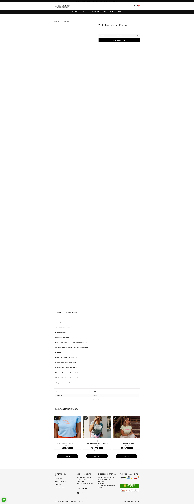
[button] (56, 418)
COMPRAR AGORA (119, 40)
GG (100, 399)
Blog (56, 476)
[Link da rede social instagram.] (83, 494)
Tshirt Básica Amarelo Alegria (126, 443)
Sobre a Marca (58, 478)
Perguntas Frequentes (61, 487)
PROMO (120, 11)
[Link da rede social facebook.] (78, 494)
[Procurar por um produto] (135, 6)
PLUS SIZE (103, 11)
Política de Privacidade (61, 481)
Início (55, 21)
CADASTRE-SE (128, 6)
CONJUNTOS (112, 11)
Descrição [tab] (58, 312)
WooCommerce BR (134, 501)
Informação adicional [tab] (71, 312)
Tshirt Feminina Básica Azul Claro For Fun (67, 443)
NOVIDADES (75, 11)
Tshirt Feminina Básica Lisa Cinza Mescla (97, 443)
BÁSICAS (65, 21)
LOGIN (121, 6)
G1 (97, 399)
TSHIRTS (83, 11)
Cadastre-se (58, 484)
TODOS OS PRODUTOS (93, 11)
